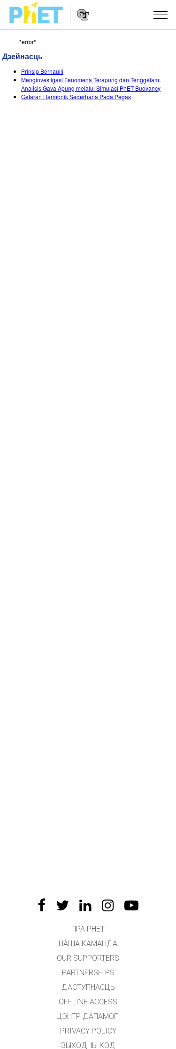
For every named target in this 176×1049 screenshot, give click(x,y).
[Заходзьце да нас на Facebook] (41, 905)
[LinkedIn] (85, 905)
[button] (160, 15)
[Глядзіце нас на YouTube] (131, 905)
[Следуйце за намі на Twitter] (62, 905)
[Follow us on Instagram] (108, 905)
